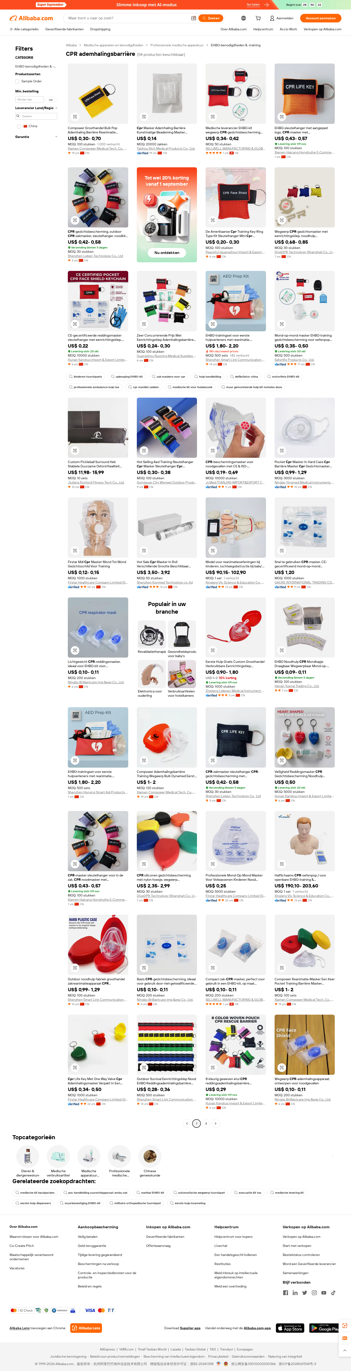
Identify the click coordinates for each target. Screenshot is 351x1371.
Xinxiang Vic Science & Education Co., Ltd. (236, 582)
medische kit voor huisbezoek (192, 387)
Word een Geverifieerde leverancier (309, 1264)
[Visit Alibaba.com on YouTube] (324, 1293)
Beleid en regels (90, 1286)
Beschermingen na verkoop (98, 1264)
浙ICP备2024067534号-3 (297, 1364)
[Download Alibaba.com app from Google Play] (325, 1328)
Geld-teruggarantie (92, 1246)
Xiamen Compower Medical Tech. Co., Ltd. (98, 148)
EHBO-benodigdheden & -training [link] (236, 45)
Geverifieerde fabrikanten (165, 1237)
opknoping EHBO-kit (129, 376)
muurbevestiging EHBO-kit (83, 1203)
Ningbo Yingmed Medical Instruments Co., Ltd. (305, 482)
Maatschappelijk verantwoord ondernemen (31, 1257)
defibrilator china (246, 376)
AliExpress (107, 1349)
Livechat (220, 1246)
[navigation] (36, 585)
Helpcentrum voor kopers (233, 1237)
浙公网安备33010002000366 (253, 1364)
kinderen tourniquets (88, 376)
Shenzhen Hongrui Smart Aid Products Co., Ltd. (98, 792)
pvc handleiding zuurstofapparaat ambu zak (97, 1192)
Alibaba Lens (20, 1328)
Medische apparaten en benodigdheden (113, 45)
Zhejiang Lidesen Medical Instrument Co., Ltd (236, 691)
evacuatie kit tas (250, 1192)
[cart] (259, 19)
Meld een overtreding (230, 1286)
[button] (194, 18)
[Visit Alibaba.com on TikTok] (333, 1293)
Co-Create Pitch (22, 1246)
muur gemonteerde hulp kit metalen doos (254, 387)
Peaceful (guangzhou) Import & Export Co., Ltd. (236, 252)
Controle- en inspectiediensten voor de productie (107, 1275)
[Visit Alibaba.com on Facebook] (285, 1293)
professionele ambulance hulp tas (96, 387)
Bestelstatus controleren (301, 1255)
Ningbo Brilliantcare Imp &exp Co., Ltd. (96, 682)
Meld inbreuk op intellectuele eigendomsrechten (236, 1275)
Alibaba (71, 45)
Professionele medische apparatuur (177, 45)
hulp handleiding (210, 376)
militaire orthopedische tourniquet (137, 1203)
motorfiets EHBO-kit (285, 376)
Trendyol (226, 1349)
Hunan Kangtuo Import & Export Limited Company (98, 360)
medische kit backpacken (37, 1192)
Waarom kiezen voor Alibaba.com (34, 1237)
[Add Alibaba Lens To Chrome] (86, 1328)
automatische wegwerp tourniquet (201, 1192)
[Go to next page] (215, 1123)
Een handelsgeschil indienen (235, 1255)
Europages (245, 1349)
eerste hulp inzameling (190, 1203)
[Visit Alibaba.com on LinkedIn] (295, 1293)
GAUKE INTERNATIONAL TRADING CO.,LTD (305, 582)
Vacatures (17, 1268)
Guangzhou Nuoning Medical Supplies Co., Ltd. (167, 356)
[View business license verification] (218, 1363)
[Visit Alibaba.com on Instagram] (314, 1293)
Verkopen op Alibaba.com (301, 1237)
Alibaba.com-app (257, 1328)
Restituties (222, 1264)
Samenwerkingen (295, 1273)
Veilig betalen (88, 1237)
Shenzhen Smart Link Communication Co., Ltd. (236, 360)
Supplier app (190, 1328)
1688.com (126, 1349)
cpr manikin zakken (146, 387)
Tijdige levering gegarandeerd (100, 1255)
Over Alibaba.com (23, 1227)
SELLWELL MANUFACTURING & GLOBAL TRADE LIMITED (236, 148)
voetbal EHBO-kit (152, 1192)
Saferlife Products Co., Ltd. (294, 360)
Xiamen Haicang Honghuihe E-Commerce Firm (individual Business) (305, 152)
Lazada (175, 1349)
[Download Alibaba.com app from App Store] (290, 1328)
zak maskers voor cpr (171, 376)
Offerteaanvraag (158, 1246)
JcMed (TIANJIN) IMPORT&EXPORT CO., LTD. (236, 482)
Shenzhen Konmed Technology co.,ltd (165, 582)
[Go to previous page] (187, 1123)
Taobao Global (195, 1349)
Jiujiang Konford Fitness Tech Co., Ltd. (96, 482)
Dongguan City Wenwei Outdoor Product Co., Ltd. (167, 482)
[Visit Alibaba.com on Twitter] (305, 1293)
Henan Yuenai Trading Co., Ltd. (297, 686)
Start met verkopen (297, 1246)
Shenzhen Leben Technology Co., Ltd (95, 256)
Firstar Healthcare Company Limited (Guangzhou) (98, 582)
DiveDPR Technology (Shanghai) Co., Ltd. (305, 252)
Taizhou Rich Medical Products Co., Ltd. (166, 148)
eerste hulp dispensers (35, 1203)
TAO (213, 1349)
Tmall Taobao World (152, 1349)
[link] (345, 1325)
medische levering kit (289, 1192)
